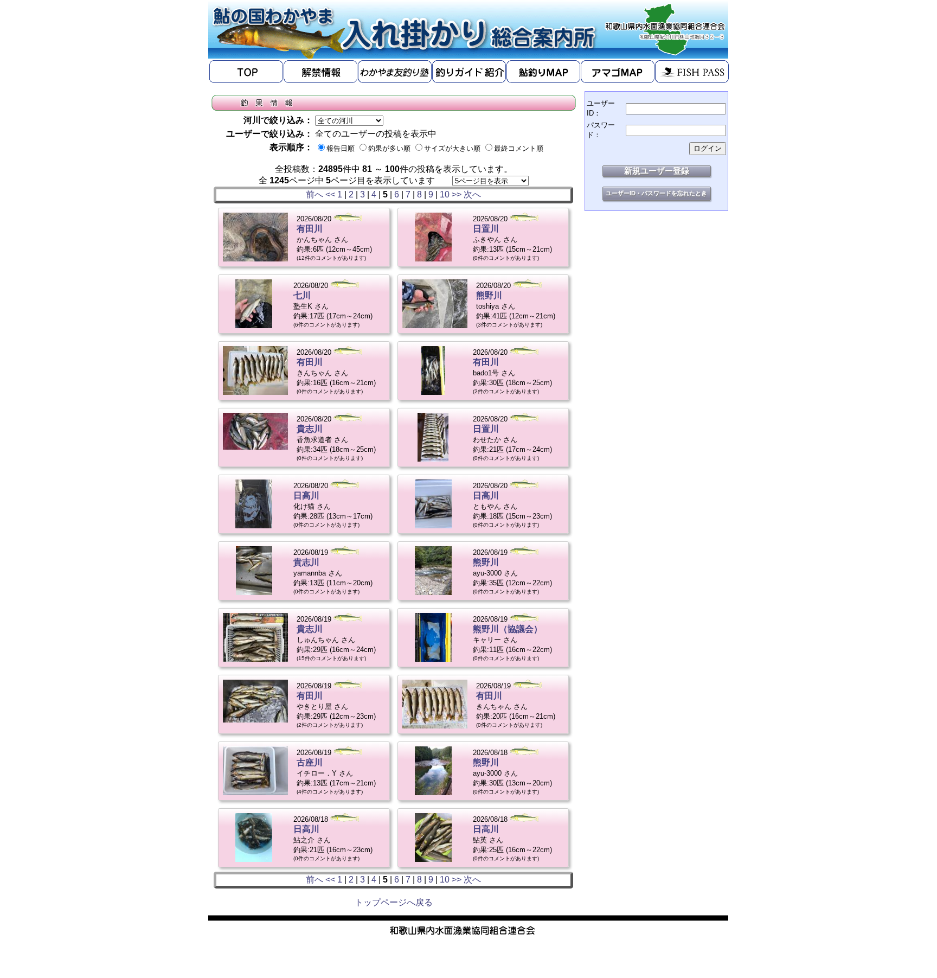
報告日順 (340, 148)
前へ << (320, 194)
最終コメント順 (518, 148)
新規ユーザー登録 (656, 170)
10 (445, 194)
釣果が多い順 (389, 148)
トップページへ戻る (394, 902)
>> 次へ (466, 194)
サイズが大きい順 (452, 148)
